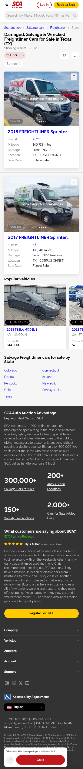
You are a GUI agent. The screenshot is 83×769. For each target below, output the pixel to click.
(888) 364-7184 (41, 719)
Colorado (10, 370)
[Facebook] (14, 683)
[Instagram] (6, 683)
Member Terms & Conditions (52, 747)
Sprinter (13, 63)
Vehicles (10, 640)
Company (11, 630)
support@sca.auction (18, 723)
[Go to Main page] (17, 4)
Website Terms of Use (22, 747)
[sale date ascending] (64, 55)
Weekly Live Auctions (19, 518)
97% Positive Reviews (19, 536)
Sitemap (71, 747)
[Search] (74, 15)
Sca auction (12, 27)
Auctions (10, 651)
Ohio (7, 390)
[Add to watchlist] (74, 76)
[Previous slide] (12, 99)
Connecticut (50, 370)
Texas (8, 396)
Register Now (66, 4)
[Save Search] (75, 55)
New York (49, 383)
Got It (40, 760)
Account (10, 661)
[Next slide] (71, 99)
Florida (9, 377)
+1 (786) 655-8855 (16, 719)
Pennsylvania (51, 390)
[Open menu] (6, 4)
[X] (21, 683)
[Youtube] (27, 683)
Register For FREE (41, 613)
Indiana (47, 377)
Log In (44, 4)
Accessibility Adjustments (31, 697)
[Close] (63, 751)
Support (10, 671)
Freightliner (58, 27)
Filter (15, 55)
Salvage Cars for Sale (19, 489)
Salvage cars (35, 27)
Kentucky (10, 383)
